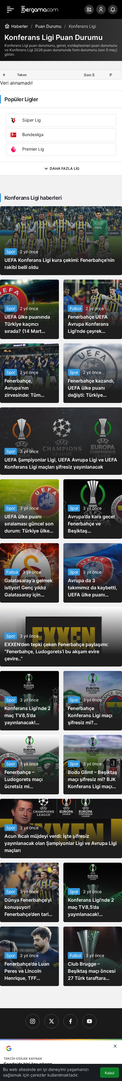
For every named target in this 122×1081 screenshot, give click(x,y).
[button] (89, 9)
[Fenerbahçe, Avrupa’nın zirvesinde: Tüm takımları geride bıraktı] (29, 373)
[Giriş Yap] (101, 9)
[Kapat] (115, 1046)
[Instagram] (32, 1021)
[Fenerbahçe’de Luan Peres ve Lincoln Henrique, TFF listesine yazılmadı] (29, 956)
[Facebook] (70, 1021)
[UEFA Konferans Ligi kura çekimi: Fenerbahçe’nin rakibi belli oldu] (61, 240)
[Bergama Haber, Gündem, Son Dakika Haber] (39, 9)
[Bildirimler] (113, 9)
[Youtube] (89, 1021)
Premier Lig (32, 148)
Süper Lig (31, 119)
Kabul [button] (109, 1073)
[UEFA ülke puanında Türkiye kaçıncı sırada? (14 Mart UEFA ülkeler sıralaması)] (29, 309)
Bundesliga (32, 134)
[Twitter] (51, 1021)
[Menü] (10, 9)
